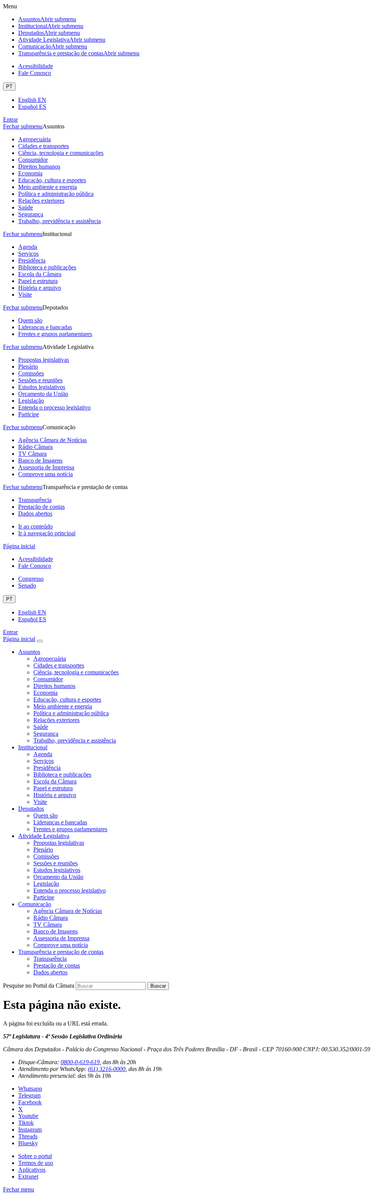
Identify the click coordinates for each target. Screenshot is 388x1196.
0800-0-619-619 (80, 1062)
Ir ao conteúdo (35, 526)
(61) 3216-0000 (106, 1069)
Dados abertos (35, 513)
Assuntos (47, 19)
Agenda (27, 247)
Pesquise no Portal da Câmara (38, 985)
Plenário (28, 366)
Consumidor (33, 159)
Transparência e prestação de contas (78, 53)
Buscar (158, 986)
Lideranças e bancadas (45, 327)
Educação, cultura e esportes (52, 180)
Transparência (35, 500)
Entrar (10, 119)
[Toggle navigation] (40, 641)
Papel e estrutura (38, 281)
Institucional (50, 26)
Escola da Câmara (39, 274)
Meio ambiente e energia (47, 187)
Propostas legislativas (43, 359)
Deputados (49, 33)
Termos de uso (35, 1163)
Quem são (30, 320)
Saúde (25, 207)
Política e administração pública (56, 194)
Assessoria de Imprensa (46, 467)
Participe (28, 414)
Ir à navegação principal (46, 533)
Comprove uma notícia (45, 474)
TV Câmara (32, 453)
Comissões (31, 373)
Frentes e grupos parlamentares (55, 334)
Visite (25, 294)
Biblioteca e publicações (47, 267)
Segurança (30, 214)
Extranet (28, 1176)
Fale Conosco (34, 73)
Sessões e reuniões (40, 380)
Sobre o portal (35, 1156)
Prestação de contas (41, 506)
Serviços (28, 253)
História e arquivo (39, 288)
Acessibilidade (35, 66)
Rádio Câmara (35, 447)
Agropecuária (34, 139)
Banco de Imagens (40, 460)
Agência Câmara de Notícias (52, 440)
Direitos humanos (39, 166)
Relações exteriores (41, 200)
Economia (30, 173)
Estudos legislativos (41, 387)
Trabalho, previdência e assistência (59, 221)
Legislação (31, 400)
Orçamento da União (43, 394)
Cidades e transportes (43, 146)
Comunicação (52, 46)
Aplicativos (31, 1169)
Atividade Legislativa (61, 39)
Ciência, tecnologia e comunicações (60, 153)
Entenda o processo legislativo (54, 407)
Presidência (31, 260)
